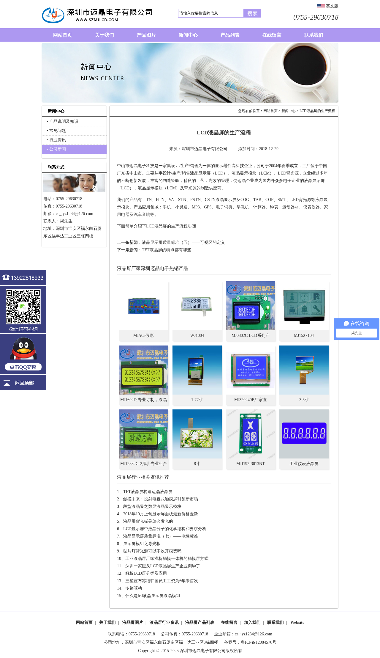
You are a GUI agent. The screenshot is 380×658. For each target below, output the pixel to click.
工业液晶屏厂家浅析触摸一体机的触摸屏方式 (166, 558)
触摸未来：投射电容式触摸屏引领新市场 (160, 499)
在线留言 (229, 622)
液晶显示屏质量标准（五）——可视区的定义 (183, 242)
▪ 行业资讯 (56, 140)
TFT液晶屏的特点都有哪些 (166, 250)
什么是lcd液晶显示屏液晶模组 (152, 595)
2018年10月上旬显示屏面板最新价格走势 (160, 514)
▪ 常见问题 (56, 130)
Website (297, 622)
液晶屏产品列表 (199, 622)
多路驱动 (133, 588)
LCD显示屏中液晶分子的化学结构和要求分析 (164, 529)
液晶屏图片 (132, 622)
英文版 (332, 6)
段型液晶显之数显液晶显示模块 (152, 506)
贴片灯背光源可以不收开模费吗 (152, 551)
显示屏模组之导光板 (142, 543)
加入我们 (252, 622)
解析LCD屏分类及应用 (146, 573)
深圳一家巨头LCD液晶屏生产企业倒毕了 (162, 566)
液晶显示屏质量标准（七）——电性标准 (160, 536)
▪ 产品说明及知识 (62, 121)
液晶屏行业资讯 (164, 622)
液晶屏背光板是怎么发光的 (148, 521)
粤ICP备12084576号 (258, 642)
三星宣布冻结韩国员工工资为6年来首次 (161, 581)
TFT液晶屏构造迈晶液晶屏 (147, 491)
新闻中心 (288, 111)
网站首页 (270, 111)
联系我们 (275, 622)
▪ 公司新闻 (56, 149)
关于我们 (107, 622)
